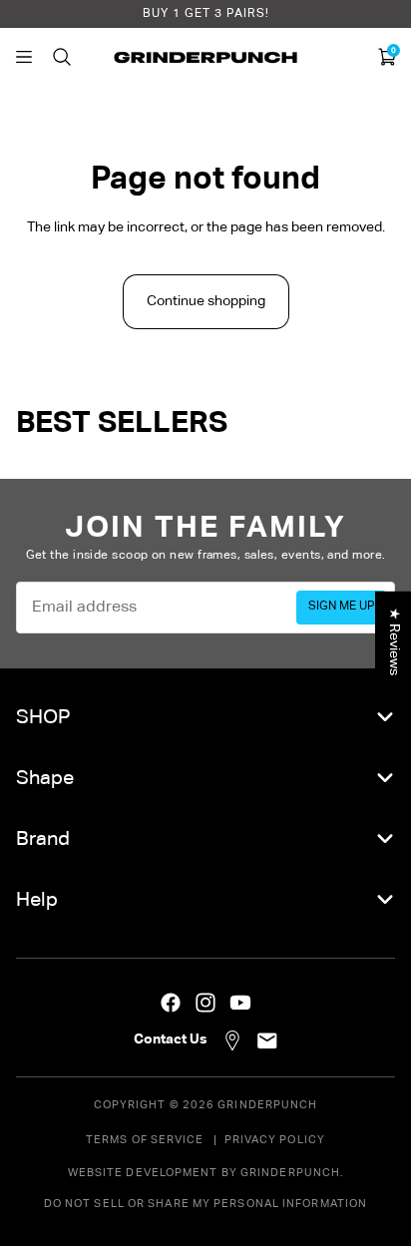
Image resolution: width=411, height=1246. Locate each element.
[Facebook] (171, 1003)
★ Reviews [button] (394, 640)
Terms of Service (145, 1139)
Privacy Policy (274, 1139)
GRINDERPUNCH (267, 1104)
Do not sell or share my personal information (205, 1203)
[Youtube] (240, 1003)
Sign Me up (341, 607)
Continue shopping (206, 301)
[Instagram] (205, 1003)
